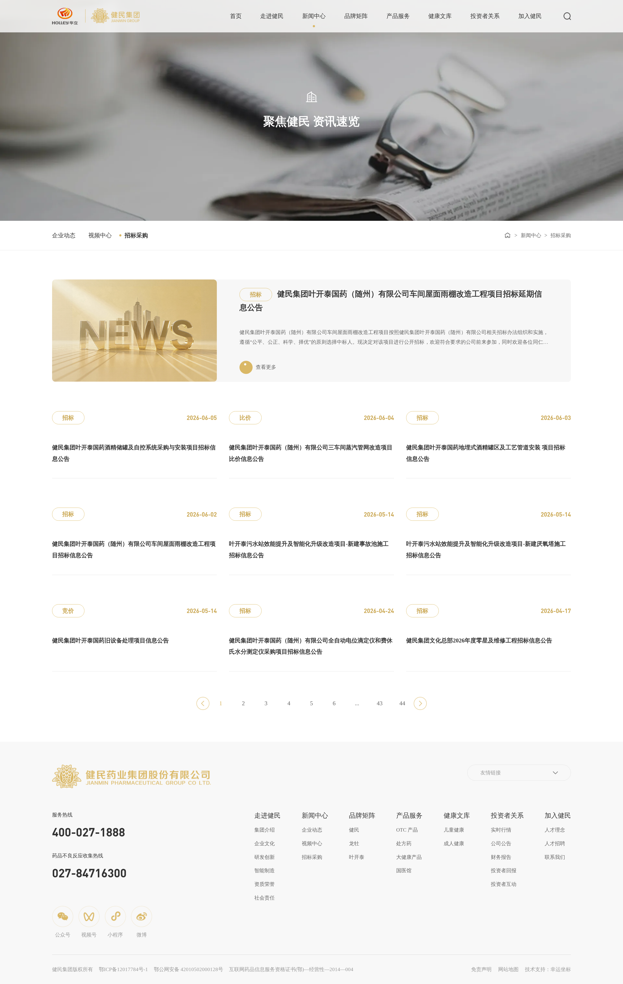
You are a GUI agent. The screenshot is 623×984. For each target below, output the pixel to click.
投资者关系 (485, 16)
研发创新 (264, 857)
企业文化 (264, 843)
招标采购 (136, 235)
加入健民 (530, 16)
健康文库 (440, 16)
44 (402, 703)
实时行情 (501, 830)
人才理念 (555, 830)
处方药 (404, 843)
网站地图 (508, 969)
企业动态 (63, 235)
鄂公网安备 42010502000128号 (188, 969)
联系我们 (555, 857)
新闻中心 (314, 16)
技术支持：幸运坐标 (548, 969)
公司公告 (501, 843)
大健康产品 (409, 857)
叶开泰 (356, 857)
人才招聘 (555, 843)
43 (380, 703)
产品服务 (398, 16)
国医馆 (404, 870)
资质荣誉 (264, 884)
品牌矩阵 (356, 16)
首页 (236, 16)
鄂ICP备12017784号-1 (123, 969)
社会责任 (264, 898)
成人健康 (454, 843)
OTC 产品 (407, 830)
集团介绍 (264, 830)
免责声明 (481, 969)
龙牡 (354, 843)
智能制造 (264, 870)
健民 (354, 830)
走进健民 (272, 16)
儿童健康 (454, 830)
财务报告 (501, 857)
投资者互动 (503, 884)
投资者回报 (503, 870)
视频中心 (100, 235)
